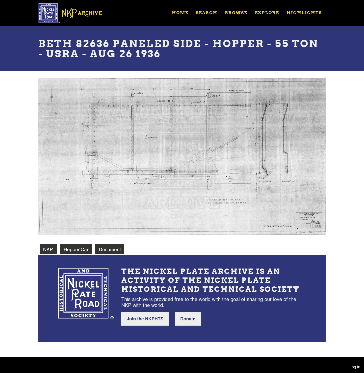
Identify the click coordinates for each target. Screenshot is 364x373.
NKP (48, 249)
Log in (354, 367)
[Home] (73, 12)
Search (206, 12)
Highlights (304, 12)
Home (180, 12)
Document (110, 249)
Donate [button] (187, 318)
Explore (267, 12)
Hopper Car (76, 249)
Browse (236, 12)
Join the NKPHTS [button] (145, 318)
